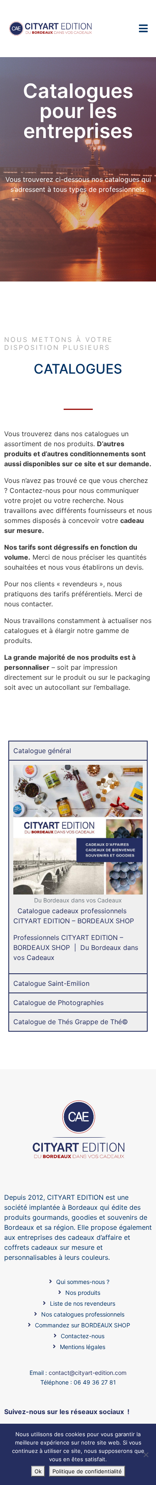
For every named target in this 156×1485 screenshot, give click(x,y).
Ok (38, 1471)
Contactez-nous (35, 490)
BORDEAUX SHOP (105, 921)
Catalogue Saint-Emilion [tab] (51, 983)
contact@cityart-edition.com (87, 1372)
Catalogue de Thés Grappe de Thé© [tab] (70, 1022)
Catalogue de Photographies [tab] (58, 1002)
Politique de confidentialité (87, 1471)
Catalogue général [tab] (42, 750)
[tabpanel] (78, 866)
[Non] (145, 1454)
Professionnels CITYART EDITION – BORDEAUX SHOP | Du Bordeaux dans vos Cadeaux (75, 947)
